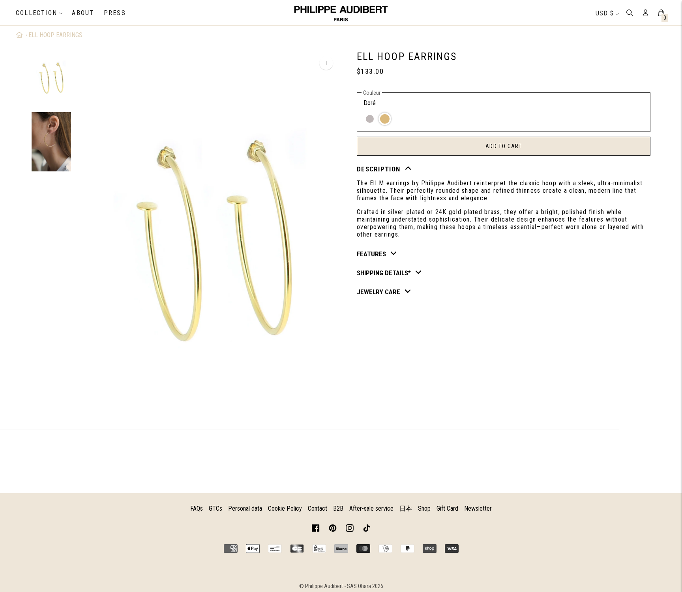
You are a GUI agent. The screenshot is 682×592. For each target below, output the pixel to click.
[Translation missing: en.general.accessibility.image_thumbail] (51, 77)
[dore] (384, 119)
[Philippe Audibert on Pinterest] (333, 529)
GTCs (215, 508)
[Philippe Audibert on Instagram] (350, 529)
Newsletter (478, 508)
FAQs (196, 508)
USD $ (605, 13)
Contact (317, 508)
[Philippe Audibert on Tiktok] (367, 529)
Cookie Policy (285, 508)
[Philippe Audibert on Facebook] (316, 529)
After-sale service (371, 508)
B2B (338, 508)
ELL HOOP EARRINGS (55, 35)
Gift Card (447, 508)
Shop (424, 508)
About (83, 13)
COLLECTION (36, 13)
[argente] (369, 119)
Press (115, 13)
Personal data (245, 508)
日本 (405, 508)
